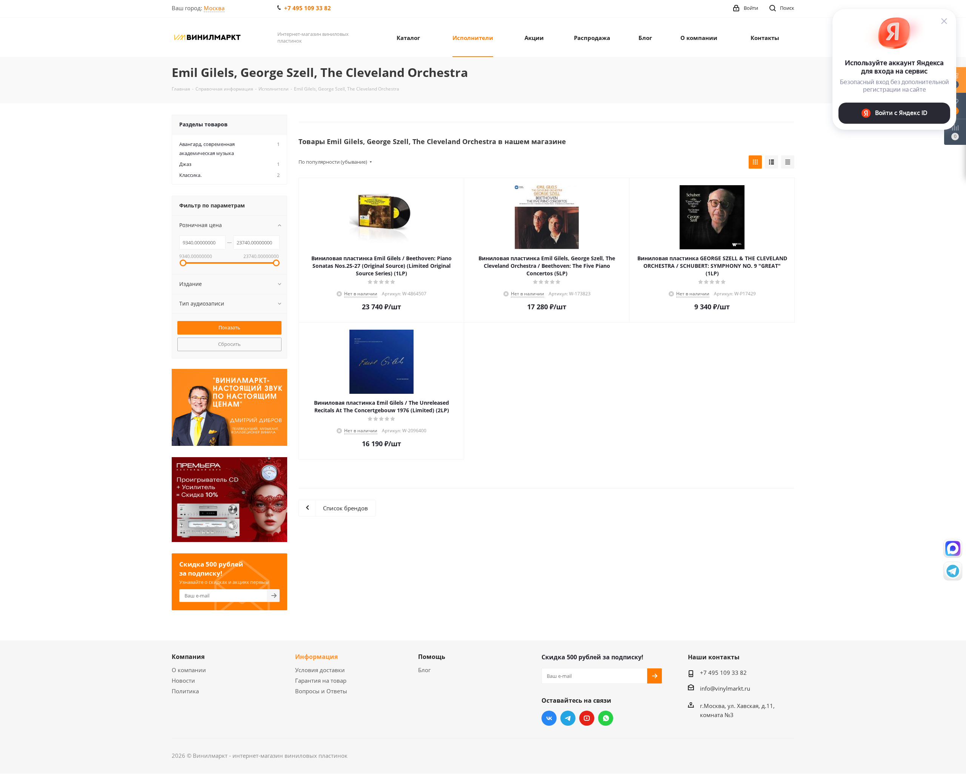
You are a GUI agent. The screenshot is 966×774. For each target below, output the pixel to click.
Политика (185, 691)
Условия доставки (320, 670)
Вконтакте (549, 718)
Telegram (567, 718)
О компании (189, 670)
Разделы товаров (203, 124)
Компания (188, 657)
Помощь (431, 657)
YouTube (586, 718)
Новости (183, 680)
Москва (214, 8)
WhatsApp (605, 718)
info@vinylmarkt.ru (725, 688)
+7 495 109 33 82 (307, 8)
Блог (424, 670)
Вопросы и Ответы (321, 691)
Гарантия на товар (320, 680)
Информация (316, 657)
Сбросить (229, 344)
